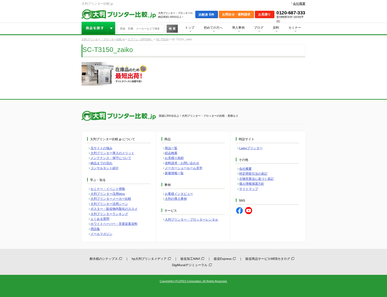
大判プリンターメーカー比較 (110, 198)
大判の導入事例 (176, 198)
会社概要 (299, 3)
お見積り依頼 (174, 158)
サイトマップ (248, 189)
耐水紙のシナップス (104, 258)
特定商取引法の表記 (253, 173)
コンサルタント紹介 (104, 168)
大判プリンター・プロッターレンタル (191, 219)
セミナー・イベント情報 (107, 189)
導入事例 (238, 27)
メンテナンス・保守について (110, 158)
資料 (276, 27)
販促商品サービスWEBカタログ (267, 258)
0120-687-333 (290, 13)
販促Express (223, 258)
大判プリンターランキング (109, 214)
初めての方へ (213, 27)
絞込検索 (171, 153)
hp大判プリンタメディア (149, 258)
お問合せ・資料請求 (236, 14)
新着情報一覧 (174, 173)
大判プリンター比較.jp (119, 14)
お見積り (264, 14)
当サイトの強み (101, 148)
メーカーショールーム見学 (183, 168)
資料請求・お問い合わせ (182, 163)
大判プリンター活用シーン (109, 204)
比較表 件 (206, 14)
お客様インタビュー (179, 194)
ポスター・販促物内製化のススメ (114, 209)
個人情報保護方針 (251, 183)
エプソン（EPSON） (140, 39)
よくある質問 (99, 219)
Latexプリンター (251, 148)
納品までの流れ (101, 163)
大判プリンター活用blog (107, 194)
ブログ (258, 27)
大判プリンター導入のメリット (112, 153)
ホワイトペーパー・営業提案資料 (114, 224)
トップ (189, 27)
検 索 (172, 28)
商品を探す (99, 28)
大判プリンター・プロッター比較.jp (103, 39)
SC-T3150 (162, 39)
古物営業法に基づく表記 (256, 179)
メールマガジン (101, 234)
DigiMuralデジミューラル (189, 265)
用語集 (95, 229)
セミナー (294, 27)
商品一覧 (171, 148)
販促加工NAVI (190, 258)
